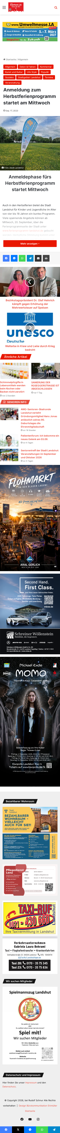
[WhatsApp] (22, 258)
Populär (45, 72)
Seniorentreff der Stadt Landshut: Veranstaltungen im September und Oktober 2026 (40, 454)
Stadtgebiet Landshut (29, 77)
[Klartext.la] (16, 7)
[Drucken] (46, 258)
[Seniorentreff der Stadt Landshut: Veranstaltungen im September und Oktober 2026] (9, 455)
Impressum (31, 1082)
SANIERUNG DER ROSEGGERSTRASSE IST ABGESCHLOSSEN (45, 385)
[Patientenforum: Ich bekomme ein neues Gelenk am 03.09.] (9, 440)
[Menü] (4, 8)
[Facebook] (6, 258)
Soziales (9, 77)
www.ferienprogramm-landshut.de (22, 230)
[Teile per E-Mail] (38, 258)
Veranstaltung (12, 82)
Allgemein (23, 59)
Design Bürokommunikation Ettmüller (38, 1105)
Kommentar (46, 66)
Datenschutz (9, 1086)
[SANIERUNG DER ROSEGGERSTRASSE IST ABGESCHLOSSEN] (45, 371)
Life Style (32, 72)
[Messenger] (14, 258)
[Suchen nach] (56, 8)
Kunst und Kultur (14, 72)
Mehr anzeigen (29, 243)
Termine (49, 77)
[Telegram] (30, 258)
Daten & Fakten (28, 66)
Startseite (10, 59)
